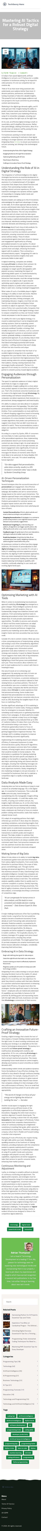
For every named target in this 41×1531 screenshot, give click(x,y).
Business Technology (12, 1380)
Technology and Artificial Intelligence (18, 1404)
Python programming (20, 1462)
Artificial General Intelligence (20, 1439)
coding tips (11, 1416)
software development (17, 1425)
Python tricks (9, 1448)
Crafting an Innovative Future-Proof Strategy (17, 163)
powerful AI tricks (15, 1229)
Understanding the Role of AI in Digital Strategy (17, 150)
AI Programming (11, 1375)
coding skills (29, 1430)
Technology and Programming (16, 1399)
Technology (9, 1366)
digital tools (26, 1225)
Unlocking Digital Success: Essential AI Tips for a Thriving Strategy (23, 1332)
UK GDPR (5, 1512)
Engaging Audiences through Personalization (17, 154)
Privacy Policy (7, 1508)
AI (30, 1425)
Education (8, 1394)
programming (28, 1457)
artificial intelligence (26, 1416)
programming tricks (14, 1430)
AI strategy (14, 1225)
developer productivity (20, 1434)
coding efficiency (13, 1457)
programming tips (11, 1443)
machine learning (15, 1453)
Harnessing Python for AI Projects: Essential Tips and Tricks (25, 1316)
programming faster (28, 1443)
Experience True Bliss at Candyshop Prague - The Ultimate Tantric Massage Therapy (24, 1324)
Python (33, 1448)
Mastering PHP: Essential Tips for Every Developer (24, 1348)
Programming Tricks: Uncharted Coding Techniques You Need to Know (24, 1340)
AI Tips (7, 1385)
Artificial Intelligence (12, 1371)
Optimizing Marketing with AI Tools (14, 157)
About (4, 1499)
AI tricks (17, 142)
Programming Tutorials (13, 1390)
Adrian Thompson (10, 73)
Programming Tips (11, 1361)
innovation (28, 1229)
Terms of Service (8, 1504)
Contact (5, 1517)
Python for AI (29, 1420)
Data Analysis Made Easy (11, 160)
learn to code (22, 1448)
